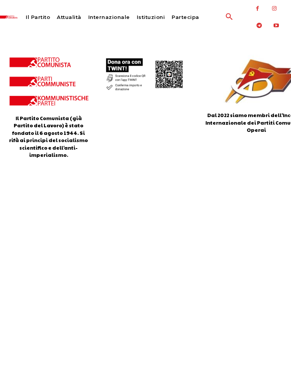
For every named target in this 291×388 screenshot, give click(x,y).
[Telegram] (259, 25)
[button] (214, 17)
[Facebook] (257, 8)
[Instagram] (274, 8)
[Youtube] (276, 25)
